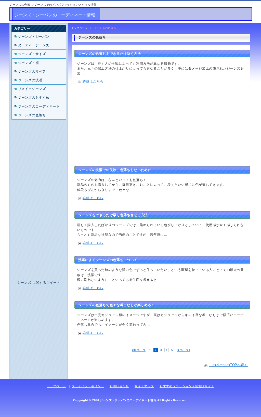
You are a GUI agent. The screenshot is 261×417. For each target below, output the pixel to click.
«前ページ (139, 349)
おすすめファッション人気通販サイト (187, 386)
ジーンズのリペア (32, 71)
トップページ (79, 28)
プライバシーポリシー (88, 386)
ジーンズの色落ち (32, 115)
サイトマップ (144, 386)
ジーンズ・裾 (28, 63)
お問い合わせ (119, 386)
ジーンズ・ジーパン (33, 36)
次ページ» (183, 349)
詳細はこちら (93, 81)
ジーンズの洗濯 (30, 80)
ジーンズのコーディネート (39, 106)
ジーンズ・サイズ (32, 54)
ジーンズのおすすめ (33, 97)
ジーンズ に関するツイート (38, 282)
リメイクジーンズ (32, 89)
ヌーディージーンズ (33, 45)
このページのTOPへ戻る (228, 365)
